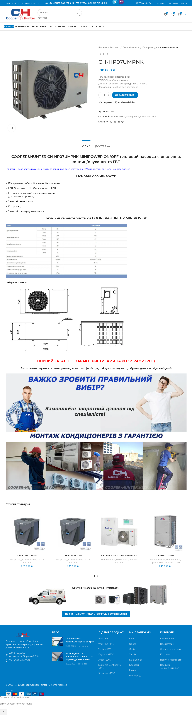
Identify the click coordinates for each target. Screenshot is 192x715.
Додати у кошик (125, 95)
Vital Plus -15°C (106, 644)
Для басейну (30, 559)
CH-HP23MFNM (165, 555)
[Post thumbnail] (57, 642)
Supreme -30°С (106, 673)
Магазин (114, 47)
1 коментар (82, 646)
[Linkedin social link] (119, 122)
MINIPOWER (118, 116)
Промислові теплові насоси (165, 562)
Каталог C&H (167, 638)
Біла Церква (136, 659)
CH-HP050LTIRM (27, 555)
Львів (132, 649)
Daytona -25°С (106, 654)
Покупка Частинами (171, 659)
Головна (102, 47)
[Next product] (107, 54)
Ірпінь (132, 670)
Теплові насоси (131, 47)
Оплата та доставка (171, 649)
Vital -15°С (103, 638)
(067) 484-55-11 (144, 3)
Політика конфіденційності (169, 666)
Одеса (132, 644)
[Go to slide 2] (97, 576)
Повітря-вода (149, 47)
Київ (131, 638)
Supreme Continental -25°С (109, 666)
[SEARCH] (78, 14)
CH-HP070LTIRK (73, 555)
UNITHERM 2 (122, 559)
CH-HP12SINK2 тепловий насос (119, 555)
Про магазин (167, 644)
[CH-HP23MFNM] (165, 531)
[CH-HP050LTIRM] (27, 531)
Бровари (134, 665)
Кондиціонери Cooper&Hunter (30, 685)
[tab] (86, 145)
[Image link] (22, 634)
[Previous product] (100, 54)
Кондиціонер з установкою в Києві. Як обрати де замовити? (79, 656)
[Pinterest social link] (115, 122)
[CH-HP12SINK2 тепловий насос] (119, 531)
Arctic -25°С (104, 659)
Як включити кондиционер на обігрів (80, 640)
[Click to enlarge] (11, 128)
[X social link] (111, 122)
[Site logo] (21, 14)
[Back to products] (104, 54)
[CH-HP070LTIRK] (73, 531)
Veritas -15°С (104, 649)
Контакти (165, 654)
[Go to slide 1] (94, 576)
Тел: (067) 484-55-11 (19, 660)
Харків (132, 654)
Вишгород (135, 675)
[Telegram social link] (122, 122)
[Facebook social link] (107, 122)
